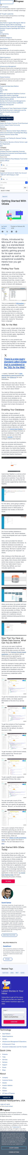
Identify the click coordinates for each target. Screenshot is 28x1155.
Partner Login (23, 142)
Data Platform (4, 23)
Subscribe (14, 1022)
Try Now (8, 881)
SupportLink (3, 173)
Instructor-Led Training (6, 138)
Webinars (24, 131)
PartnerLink (10, 173)
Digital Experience (5, 57)
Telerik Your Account (21, 173)
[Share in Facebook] (3, 232)
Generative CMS (5, 26)
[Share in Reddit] (16, 232)
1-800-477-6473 (5, 175)
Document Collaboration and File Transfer (14, 1047)
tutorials (10, 437)
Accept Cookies (14, 1147)
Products (3, 84)
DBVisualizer (20, 303)
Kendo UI (23, 97)
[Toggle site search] (1, 177)
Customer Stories (9, 134)
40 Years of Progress (8, 1093)
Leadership (15, 151)
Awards (4, 1083)
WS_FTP (7, 115)
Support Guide (8, 125)
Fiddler (25, 108)
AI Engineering (4, 34)
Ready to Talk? (14, 175)
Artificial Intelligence (6, 37)
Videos (2, 132)
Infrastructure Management (8, 66)
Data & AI (4, 196)
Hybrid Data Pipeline (16, 429)
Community (16, 125)
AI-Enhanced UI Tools (6, 108)
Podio (7, 99)
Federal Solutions (5, 77)
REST (17, 972)
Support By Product (6, 123)
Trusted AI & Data (5, 86)
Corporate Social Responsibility (17, 153)
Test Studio (3, 110)
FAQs (16, 134)
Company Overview (6, 151)
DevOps (2, 101)
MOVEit (11, 99)
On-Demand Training (20, 138)
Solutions (3, 36)
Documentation (8, 132)
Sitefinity (13, 97)
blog (3, 843)
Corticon (22, 93)
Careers (2, 160)
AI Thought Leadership (6, 14)
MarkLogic (3, 93)
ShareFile (2, 99)
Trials (3, 1057)
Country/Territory (8, 1015)
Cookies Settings (14, 1152)
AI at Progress (4, 7)
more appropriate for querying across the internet (13, 375)
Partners (2, 140)
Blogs (25, 132)
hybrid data (5, 972)
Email (5, 1010)
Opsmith (2, 31)
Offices (7, 160)
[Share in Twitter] (7, 232)
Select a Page (5, 190)
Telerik (18, 97)
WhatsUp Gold (4, 104)
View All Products (7, 118)
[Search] (1, 163)
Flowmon (9, 103)
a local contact (8, 1106)
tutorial (22, 972)
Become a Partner (14, 142)
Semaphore (9, 93)
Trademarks (15, 1127)
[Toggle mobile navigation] (1, 185)
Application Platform (6, 95)
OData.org (13, 377)
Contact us (6, 1097)
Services (2, 127)
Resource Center (11, 131)
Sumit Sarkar (6, 903)
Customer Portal (16, 123)
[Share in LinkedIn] (12, 232)
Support (2, 121)
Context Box (13, 26)
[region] (14, 1143)
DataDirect (17, 93)
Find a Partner (4, 142)
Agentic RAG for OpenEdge (13, 24)
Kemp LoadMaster (17, 103)
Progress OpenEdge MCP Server (15, 28)
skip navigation (7, 2)
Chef (6, 101)
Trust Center (23, 159)
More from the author (9, 935)
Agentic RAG (12, 23)
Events (2, 134)
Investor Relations (5, 159)
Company (3, 147)
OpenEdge (15, 95)
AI (1, 5)
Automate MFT (10, 113)
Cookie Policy (12, 1141)
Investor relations (7, 1085)
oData (12, 972)
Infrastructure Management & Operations (14, 1041)
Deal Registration (5, 144)
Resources (3, 129)
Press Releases (15, 159)
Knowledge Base (18, 132)
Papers (19, 131)
